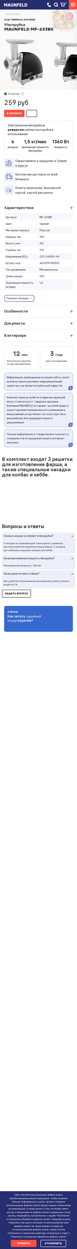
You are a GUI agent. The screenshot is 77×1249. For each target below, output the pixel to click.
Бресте (23, 165)
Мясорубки (12, 14)
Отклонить (53, 1243)
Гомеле (62, 161)
